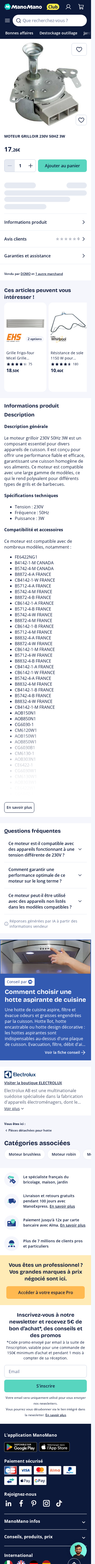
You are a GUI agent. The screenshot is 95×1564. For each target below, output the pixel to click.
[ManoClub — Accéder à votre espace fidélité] (53, 7)
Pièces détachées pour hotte (30, 1130)
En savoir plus (55, 1415)
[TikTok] (59, 1503)
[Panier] (81, 7)
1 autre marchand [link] (49, 274)
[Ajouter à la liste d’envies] (81, 120)
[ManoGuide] (78, 1550)
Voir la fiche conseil (62, 1052)
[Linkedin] (8, 1503)
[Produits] (7, 20)
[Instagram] (46, 1503)
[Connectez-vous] (68, 7)
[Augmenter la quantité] (30, 165)
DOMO (26, 274)
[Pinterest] (34, 1503)
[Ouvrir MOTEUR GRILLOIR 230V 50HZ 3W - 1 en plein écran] (45, 84)
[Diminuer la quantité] (9, 165)
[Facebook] (21, 1503)
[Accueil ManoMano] (23, 7)
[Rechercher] (18, 20)
